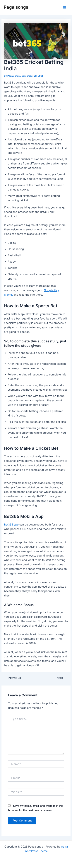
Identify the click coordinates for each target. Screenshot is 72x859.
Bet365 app (11, 524)
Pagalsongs (16, 7)
